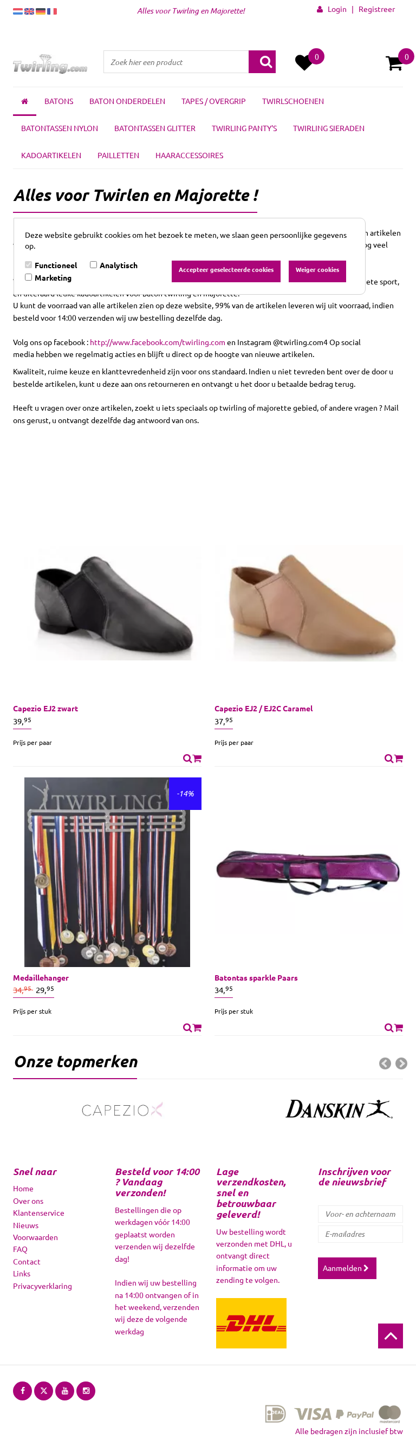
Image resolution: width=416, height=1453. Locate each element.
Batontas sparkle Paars (256, 977)
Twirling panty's (244, 128)
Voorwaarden (35, 1237)
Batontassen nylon (59, 128)
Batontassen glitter (155, 128)
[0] (394, 63)
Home (23, 1188)
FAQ (20, 1249)
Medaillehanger (41, 977)
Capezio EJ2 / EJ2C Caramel (263, 708)
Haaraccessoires (189, 155)
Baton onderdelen (127, 101)
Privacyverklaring (42, 1285)
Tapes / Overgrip (213, 101)
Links (21, 1273)
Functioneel (56, 265)
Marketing (53, 277)
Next (401, 1063)
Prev (385, 1063)
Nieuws (25, 1225)
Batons (58, 101)
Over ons (28, 1200)
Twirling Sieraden (329, 128)
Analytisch (119, 265)
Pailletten (118, 155)
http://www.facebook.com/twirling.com (157, 342)
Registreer (377, 9)
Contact (27, 1261)
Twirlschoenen (293, 101)
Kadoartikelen (51, 155)
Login (335, 9)
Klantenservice (38, 1212)
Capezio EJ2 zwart (45, 708)
